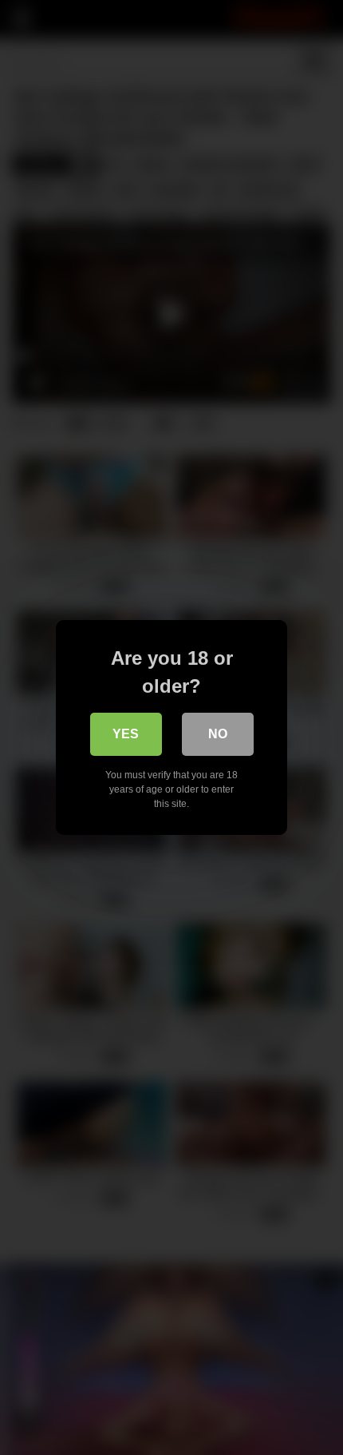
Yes (125, 734)
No (217, 734)
